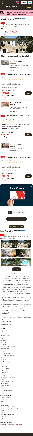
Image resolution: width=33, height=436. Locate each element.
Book (28, 93)
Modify (29, 7)
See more (12, 70)
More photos (16, 269)
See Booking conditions (16, 226)
